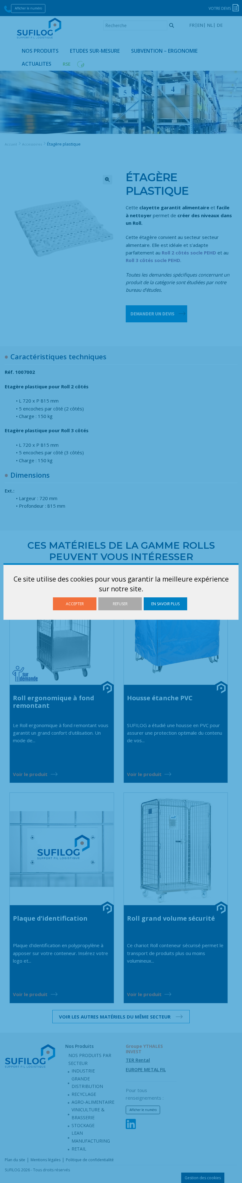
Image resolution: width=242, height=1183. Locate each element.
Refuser (120, 603)
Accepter (75, 603)
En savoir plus (165, 603)
